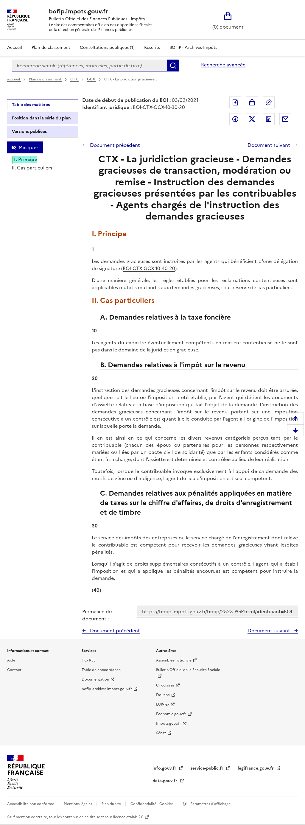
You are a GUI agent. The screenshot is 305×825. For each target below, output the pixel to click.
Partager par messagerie (285, 119)
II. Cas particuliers (32, 167)
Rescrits (152, 47)
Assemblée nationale (174, 660)
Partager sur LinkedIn (269, 119)
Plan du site (112, 804)
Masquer (28, 147)
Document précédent (114, 145)
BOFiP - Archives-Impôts (193, 47)
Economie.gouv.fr (171, 714)
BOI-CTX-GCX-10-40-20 (149, 268)
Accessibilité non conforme (31, 804)
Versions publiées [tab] (29, 131)
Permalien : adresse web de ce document (269, 102)
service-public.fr (208, 768)
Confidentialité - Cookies (152, 804)
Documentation (95, 679)
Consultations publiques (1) (107, 47)
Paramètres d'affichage (210, 804)
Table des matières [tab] (31, 105)
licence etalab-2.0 (128, 817)
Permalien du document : (97, 615)
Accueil (14, 47)
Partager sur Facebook (235, 119)
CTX (74, 79)
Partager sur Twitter (252, 119)
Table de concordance (101, 670)
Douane (163, 695)
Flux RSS (89, 660)
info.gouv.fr (165, 768)
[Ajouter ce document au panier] (252, 102)
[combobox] (89, 65)
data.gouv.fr (165, 781)
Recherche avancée (223, 64)
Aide (11, 660)
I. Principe (25, 159)
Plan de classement (51, 47)
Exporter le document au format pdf (235, 102)
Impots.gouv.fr (168, 723)
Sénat (161, 733)
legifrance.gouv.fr (256, 768)
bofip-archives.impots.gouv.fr (107, 689)
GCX (91, 79)
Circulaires (165, 685)
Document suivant (269, 145)
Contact (14, 670)
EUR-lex (162, 704)
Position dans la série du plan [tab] (41, 118)
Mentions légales (78, 804)
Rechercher (173, 65)
